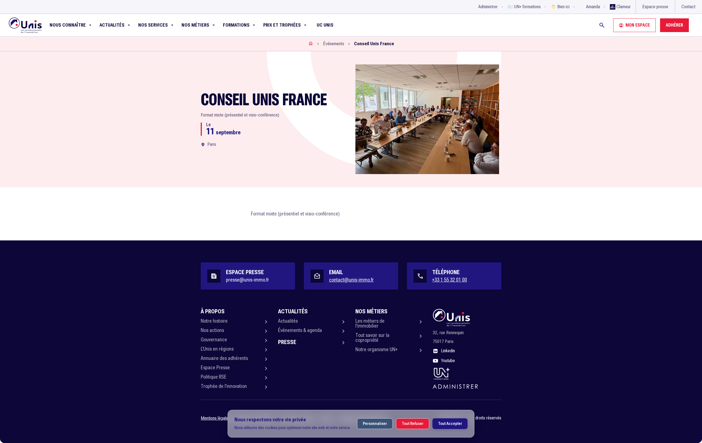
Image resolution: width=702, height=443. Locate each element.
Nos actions (212, 330)
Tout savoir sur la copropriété (372, 337)
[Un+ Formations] (441, 373)
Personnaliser (375, 423)
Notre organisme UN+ (376, 349)
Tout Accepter (450, 423)
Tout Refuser (412, 423)
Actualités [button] (112, 25)
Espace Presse (215, 367)
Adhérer (674, 25)
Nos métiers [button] (195, 25)
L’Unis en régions (217, 349)
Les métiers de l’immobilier (369, 323)
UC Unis (325, 25)
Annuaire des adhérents (224, 358)
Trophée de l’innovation (224, 386)
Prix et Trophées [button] (282, 25)
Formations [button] (236, 25)
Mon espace (637, 25)
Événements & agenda (300, 330)
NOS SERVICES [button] (153, 25)
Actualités (288, 321)
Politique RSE (214, 377)
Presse (287, 342)
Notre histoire (214, 321)
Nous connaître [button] (68, 25)
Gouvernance (214, 339)
